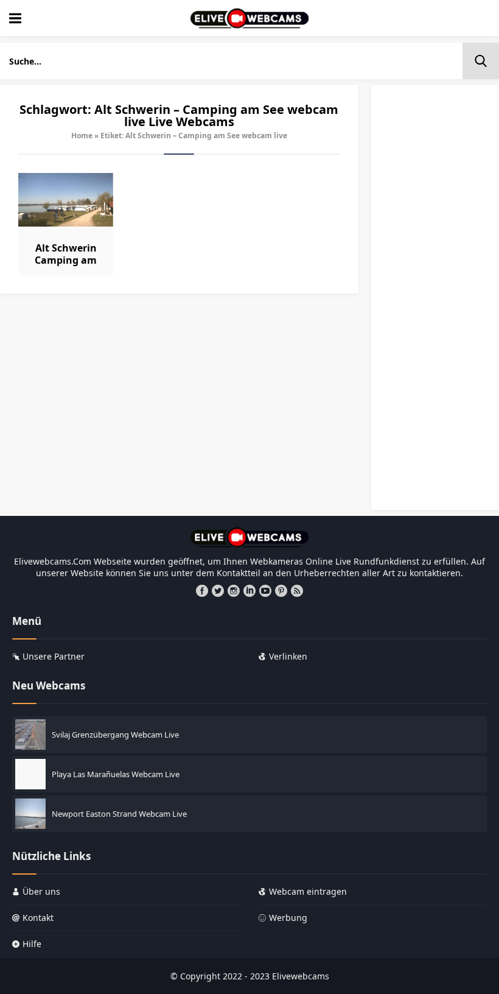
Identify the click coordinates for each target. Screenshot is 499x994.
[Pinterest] (281, 591)
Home (81, 135)
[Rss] (297, 591)
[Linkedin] (249, 591)
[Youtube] (265, 591)
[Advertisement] (435, 303)
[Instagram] (234, 591)
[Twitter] (218, 591)
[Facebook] (202, 591)
